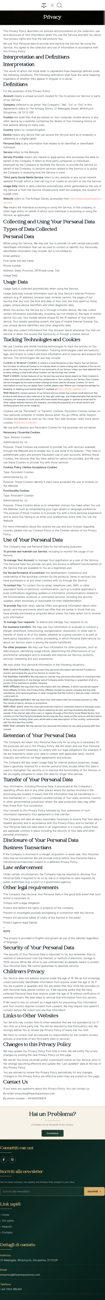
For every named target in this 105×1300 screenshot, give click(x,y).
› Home (4, 1214)
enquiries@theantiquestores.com (20, 1274)
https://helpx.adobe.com (72, 389)
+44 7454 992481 (11, 1289)
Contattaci (52, 1133)
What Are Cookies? (25, 422)
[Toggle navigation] (52, 5)
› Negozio (6, 1226)
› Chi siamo (7, 1220)
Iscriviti (94, 1191)
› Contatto (6, 1232)
